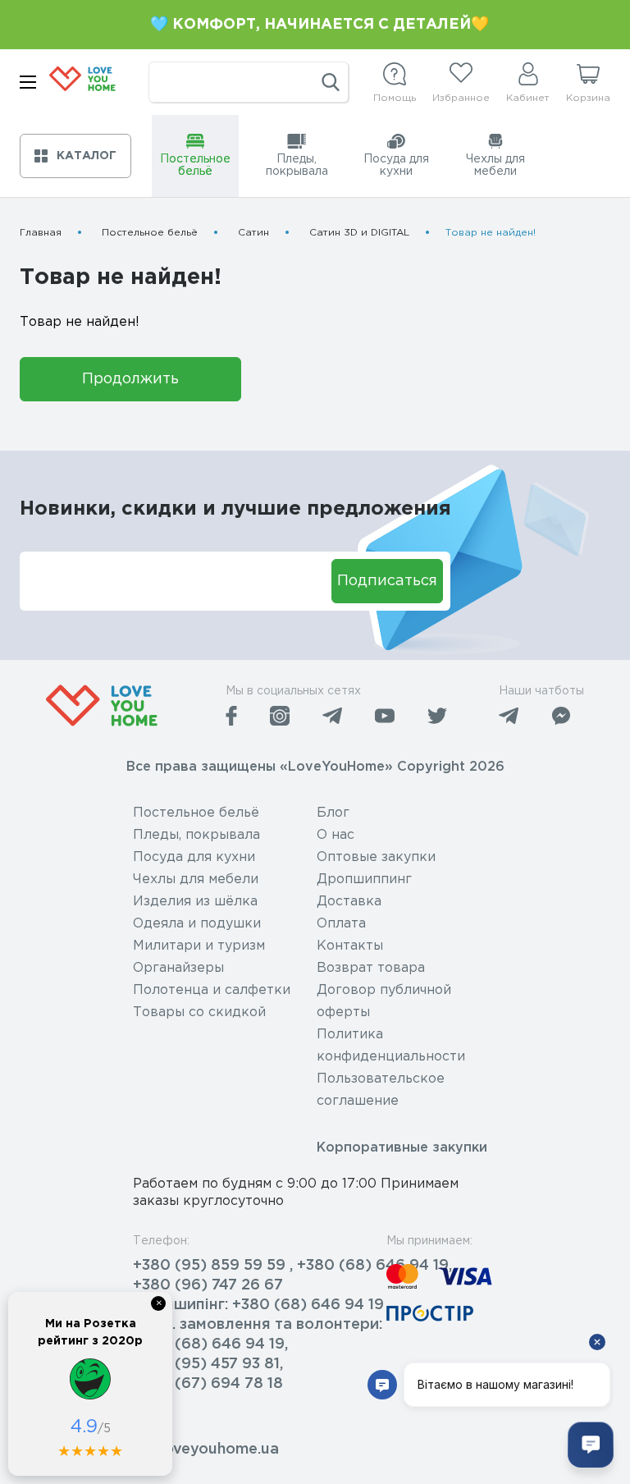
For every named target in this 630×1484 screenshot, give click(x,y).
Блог (333, 813)
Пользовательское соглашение (381, 1090)
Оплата (341, 924)
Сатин (253, 232)
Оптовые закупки (376, 857)
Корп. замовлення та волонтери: (257, 1324)
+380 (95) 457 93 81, (208, 1364)
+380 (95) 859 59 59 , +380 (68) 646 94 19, (292, 1265)
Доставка (349, 901)
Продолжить (130, 379)
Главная (41, 232)
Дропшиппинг (364, 879)
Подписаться (387, 581)
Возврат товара (371, 968)
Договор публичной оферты (384, 1001)
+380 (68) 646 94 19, (210, 1344)
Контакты (350, 946)
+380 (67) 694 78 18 (208, 1383)
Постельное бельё (150, 232)
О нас (335, 835)
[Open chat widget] (591, 1445)
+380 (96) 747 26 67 (208, 1285)
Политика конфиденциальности (391, 1045)
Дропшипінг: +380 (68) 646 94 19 (258, 1305)
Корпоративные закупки (402, 1148)
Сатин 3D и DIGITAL (359, 232)
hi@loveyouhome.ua (206, 1449)
